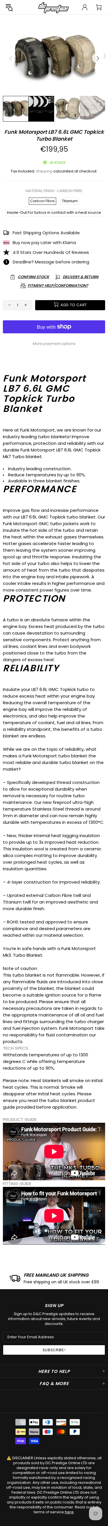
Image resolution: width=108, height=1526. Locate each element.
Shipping (44, 171)
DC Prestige (54, 7)
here (69, 1512)
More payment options (54, 343)
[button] (54, 1048)
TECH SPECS (15, 1048)
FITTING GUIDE (17, 1184)
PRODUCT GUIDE (20, 1119)
